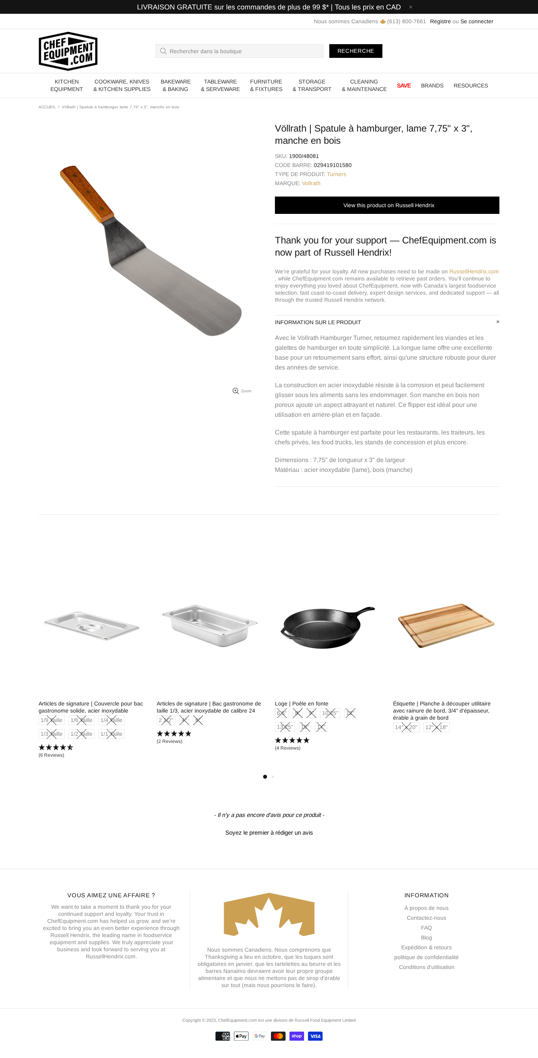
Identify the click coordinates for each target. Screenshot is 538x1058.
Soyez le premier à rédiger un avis (269, 832)
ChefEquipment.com (68, 51)
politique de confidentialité (426, 957)
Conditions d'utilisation (427, 967)
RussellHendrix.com (474, 271)
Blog (426, 937)
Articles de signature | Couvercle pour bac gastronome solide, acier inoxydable (91, 707)
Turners (336, 174)
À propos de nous (426, 908)
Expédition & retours (426, 947)
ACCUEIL (47, 107)
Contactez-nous (426, 918)
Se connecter (476, 21)
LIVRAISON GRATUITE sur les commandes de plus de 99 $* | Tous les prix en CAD (269, 7)
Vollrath (311, 183)
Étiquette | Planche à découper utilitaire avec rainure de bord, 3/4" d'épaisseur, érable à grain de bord (442, 710)
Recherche (356, 51)
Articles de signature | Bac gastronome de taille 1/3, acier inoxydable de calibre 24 (209, 707)
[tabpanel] (92, 665)
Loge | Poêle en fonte (301, 703)
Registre (440, 21)
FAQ (426, 927)
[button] (92, 751)
